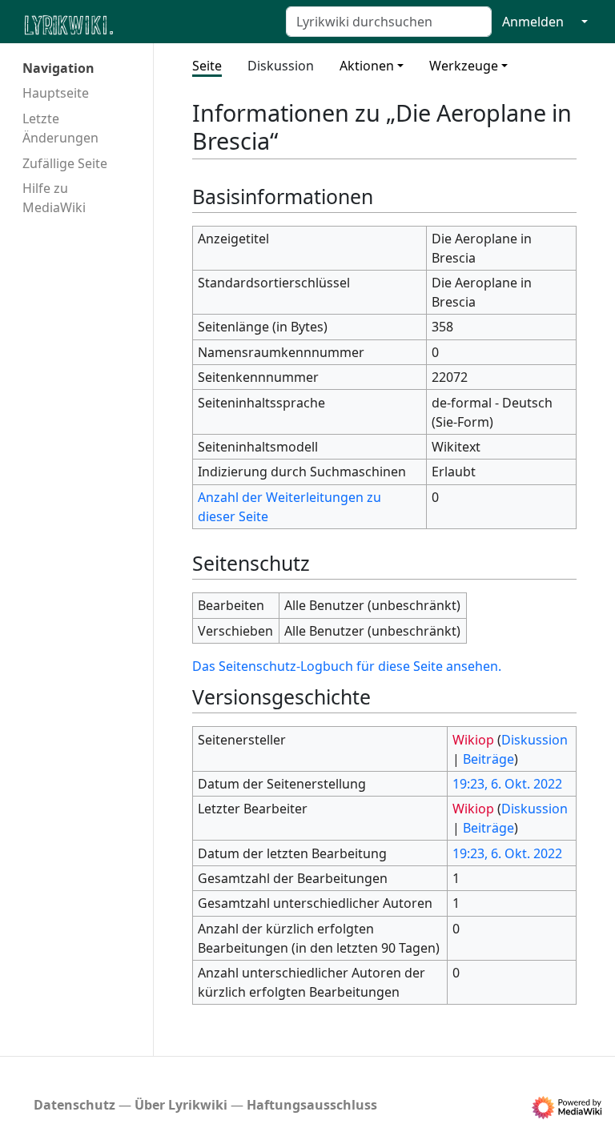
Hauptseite (55, 93)
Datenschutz (74, 1105)
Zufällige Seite (64, 163)
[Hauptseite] (146, 23)
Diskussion (280, 65)
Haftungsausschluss (312, 1105)
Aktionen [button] (367, 65)
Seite (207, 65)
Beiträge (488, 759)
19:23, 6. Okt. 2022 (507, 784)
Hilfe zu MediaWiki (54, 197)
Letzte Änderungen (60, 128)
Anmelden (533, 21)
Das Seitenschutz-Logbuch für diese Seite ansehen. (346, 666)
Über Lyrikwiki (181, 1105)
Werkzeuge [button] (463, 65)
